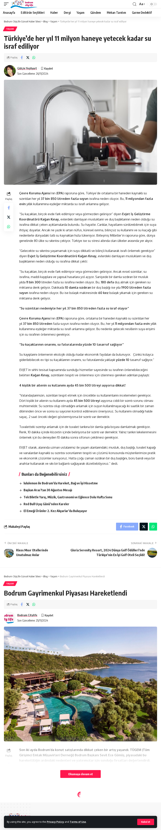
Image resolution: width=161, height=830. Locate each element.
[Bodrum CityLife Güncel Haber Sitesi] (24, 4)
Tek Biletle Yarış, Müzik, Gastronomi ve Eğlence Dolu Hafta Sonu (68, 497)
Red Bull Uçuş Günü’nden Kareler (46, 504)
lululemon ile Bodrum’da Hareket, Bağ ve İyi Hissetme (61, 483)
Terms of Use (78, 821)
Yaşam (10, 29)
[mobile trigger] (7, 4)
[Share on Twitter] (27, 57)
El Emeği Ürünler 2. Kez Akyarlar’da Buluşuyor (55, 511)
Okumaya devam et (80, 774)
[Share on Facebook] (21, 57)
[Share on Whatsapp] (34, 57)
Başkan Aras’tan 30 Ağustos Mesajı (48, 490)
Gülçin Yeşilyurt (27, 68)
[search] (134, 4)
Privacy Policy (55, 821)
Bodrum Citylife (27, 615)
